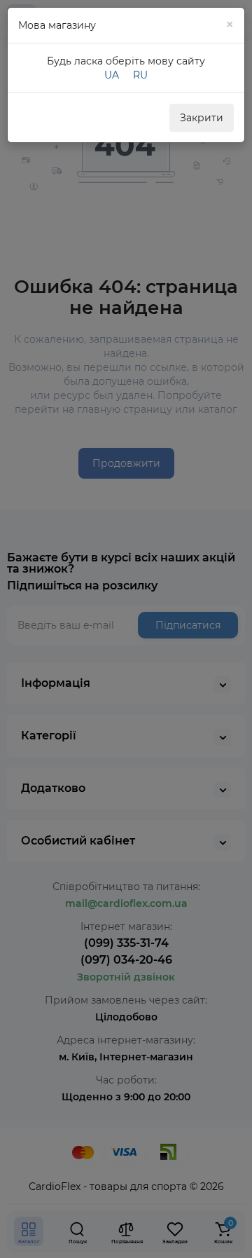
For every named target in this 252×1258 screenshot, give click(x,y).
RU (140, 75)
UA (111, 75)
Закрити (201, 117)
